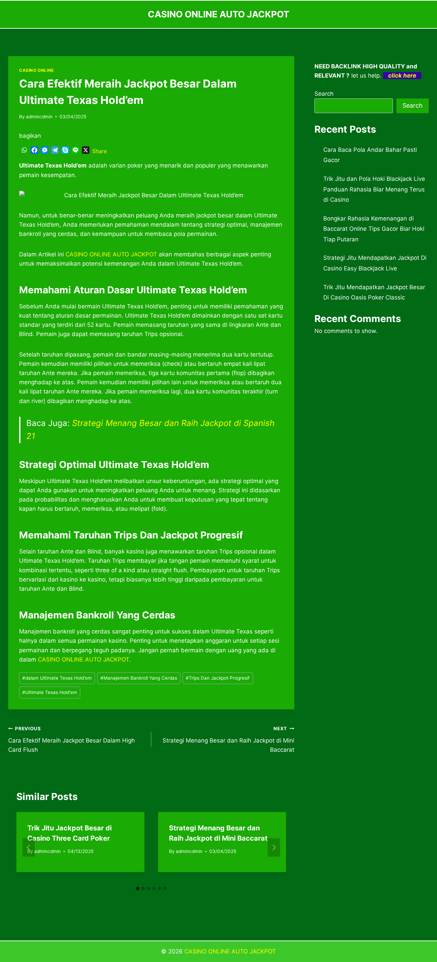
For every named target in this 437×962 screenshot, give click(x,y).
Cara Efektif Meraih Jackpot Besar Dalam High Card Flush (71, 739)
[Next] (274, 847)
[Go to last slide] (29, 847)
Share (99, 151)
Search (324, 93)
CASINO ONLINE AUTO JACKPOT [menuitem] (111, 254)
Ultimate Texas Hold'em (49, 692)
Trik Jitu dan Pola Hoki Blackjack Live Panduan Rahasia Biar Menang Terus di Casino (374, 189)
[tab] (137, 888)
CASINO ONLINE (36, 70)
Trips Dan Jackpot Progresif (218, 678)
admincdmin (39, 116)
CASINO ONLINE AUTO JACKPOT (230, 951)
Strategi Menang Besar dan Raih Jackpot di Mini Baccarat (228, 739)
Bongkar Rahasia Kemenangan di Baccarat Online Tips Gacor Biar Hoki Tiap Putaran (373, 229)
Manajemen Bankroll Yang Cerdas (138, 678)
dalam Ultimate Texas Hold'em (57, 678)
